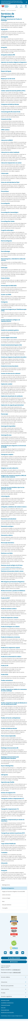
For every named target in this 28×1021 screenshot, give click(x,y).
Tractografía (4, 908)
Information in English (5, 1000)
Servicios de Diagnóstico (8, 888)
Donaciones (15, 961)
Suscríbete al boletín (15, 958)
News (3, 901)
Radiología (3, 10)
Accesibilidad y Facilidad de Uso (7, 1002)
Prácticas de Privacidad (5, 1005)
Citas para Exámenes (6, 904)
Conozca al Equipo (6, 898)
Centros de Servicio (6, 894)
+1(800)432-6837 (16, 972)
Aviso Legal (3, 1007)
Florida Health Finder (5, 1010)
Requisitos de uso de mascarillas (7, 1012)
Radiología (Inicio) (6, 885)
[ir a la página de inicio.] (7, 6)
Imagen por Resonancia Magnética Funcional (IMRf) (13, 891)
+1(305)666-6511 (16, 970)
